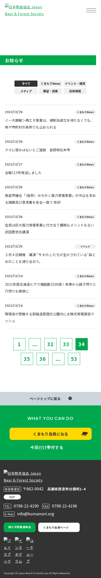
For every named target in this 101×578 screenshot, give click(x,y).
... (35, 344)
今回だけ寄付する (46, 447)
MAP (12, 497)
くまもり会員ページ (56, 527)
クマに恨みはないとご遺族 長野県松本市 (37, 149)
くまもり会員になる (50, 434)
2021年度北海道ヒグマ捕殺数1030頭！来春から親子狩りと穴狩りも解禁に (50, 288)
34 (81, 344)
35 (27, 358)
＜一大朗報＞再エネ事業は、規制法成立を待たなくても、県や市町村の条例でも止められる (49, 124)
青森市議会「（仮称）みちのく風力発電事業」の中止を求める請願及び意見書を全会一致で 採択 (50, 199)
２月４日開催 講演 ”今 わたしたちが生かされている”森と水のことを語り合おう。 (50, 258)
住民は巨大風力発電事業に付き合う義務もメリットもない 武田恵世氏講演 (50, 228)
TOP (12, 26)
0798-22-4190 (26, 506)
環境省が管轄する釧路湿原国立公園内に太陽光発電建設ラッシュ (49, 317)
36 (42, 358)
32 (50, 344)
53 (74, 358)
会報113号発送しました (23, 172)
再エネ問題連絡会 (19, 527)
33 (66, 344)
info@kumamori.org (35, 514)
